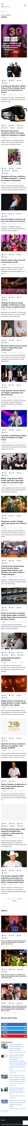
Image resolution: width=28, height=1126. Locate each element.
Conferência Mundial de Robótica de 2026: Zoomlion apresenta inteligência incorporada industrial (16, 1047)
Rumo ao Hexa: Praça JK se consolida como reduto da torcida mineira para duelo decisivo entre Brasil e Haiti (14, 976)
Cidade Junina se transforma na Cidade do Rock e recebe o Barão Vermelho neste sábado (13, 703)
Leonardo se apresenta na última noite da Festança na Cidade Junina (14, 437)
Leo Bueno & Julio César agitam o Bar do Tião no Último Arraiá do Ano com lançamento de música (13, 89)
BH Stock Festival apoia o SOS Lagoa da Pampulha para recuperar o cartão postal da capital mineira (13, 832)
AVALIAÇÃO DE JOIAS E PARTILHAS (11, 659)
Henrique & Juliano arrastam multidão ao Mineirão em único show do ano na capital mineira (13, 305)
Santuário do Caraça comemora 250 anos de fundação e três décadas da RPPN (13, 746)
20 (19, 899)
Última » (15, 901)
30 (21, 899)
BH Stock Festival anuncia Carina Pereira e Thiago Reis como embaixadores (14, 348)
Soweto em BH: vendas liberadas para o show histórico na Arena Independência (12, 46)
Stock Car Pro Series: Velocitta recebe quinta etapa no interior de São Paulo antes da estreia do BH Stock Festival (13, 616)
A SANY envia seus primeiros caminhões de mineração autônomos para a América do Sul (17, 1091)
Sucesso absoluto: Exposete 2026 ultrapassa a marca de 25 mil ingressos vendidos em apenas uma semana (13, 942)
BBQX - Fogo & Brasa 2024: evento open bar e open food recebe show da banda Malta (12, 480)
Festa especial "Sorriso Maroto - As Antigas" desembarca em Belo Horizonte (13, 393)
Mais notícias (4, 1111)
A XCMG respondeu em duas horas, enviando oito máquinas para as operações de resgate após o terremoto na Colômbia (17, 1078)
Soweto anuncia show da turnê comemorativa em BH (13, 261)
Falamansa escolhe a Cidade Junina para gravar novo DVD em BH (14, 523)
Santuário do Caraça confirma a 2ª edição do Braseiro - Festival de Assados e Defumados (13, 178)
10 (17, 899)
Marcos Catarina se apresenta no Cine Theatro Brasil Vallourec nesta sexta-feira (13, 786)
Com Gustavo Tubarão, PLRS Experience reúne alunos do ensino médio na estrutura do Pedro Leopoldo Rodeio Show (12, 879)
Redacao (6, 52)
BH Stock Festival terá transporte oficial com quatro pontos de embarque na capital (13, 133)
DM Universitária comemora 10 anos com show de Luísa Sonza (13, 220)
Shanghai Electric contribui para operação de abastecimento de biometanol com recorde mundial (17, 1103)
